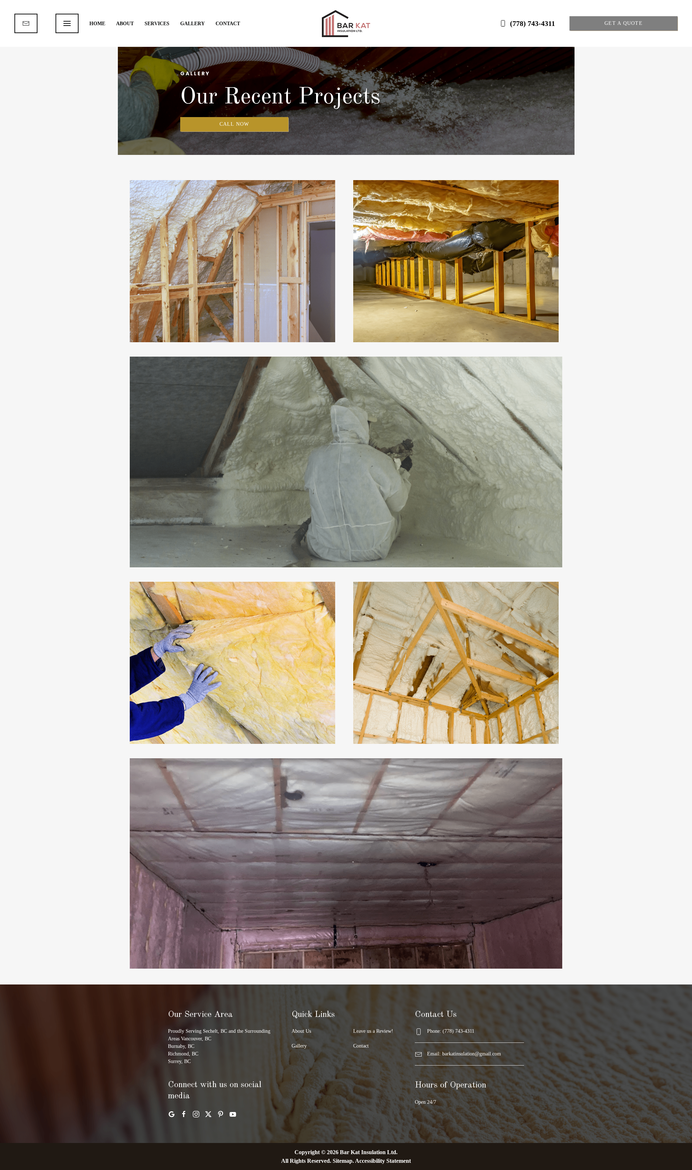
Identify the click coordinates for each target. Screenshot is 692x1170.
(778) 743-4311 (532, 23)
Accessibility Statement (383, 1161)
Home (97, 23)
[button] (67, 23)
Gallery (192, 23)
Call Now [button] (234, 124)
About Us (301, 1031)
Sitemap (342, 1161)
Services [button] (157, 23)
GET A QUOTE (623, 23)
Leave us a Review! (373, 1031)
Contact (228, 23)
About (125, 23)
